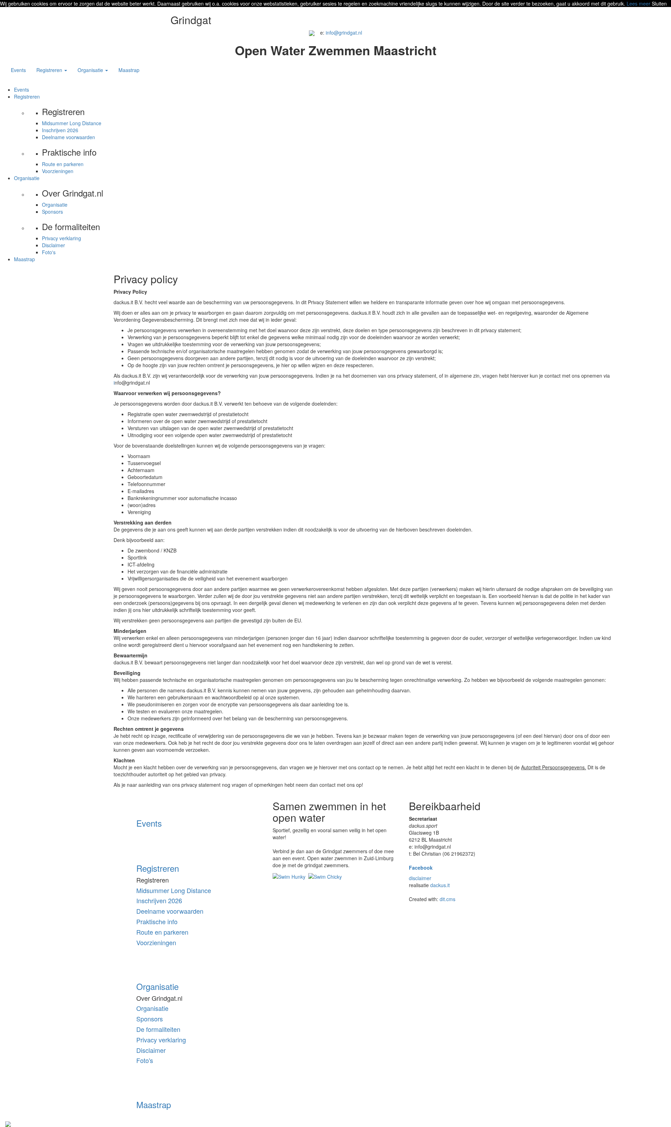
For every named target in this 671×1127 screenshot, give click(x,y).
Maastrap (128, 69)
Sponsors (52, 211)
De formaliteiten (158, 1029)
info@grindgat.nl (344, 32)
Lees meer (638, 3)
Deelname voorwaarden (68, 137)
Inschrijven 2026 (60, 130)
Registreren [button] (50, 69)
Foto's (49, 252)
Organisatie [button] (91, 69)
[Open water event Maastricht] (312, 32)
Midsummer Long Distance (71, 123)
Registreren (27, 96)
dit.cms (447, 899)
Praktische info (157, 921)
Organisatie (26, 177)
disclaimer (420, 878)
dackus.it (440, 885)
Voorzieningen (57, 170)
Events (18, 69)
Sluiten (659, 3)
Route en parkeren (63, 164)
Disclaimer (53, 245)
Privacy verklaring (61, 238)
